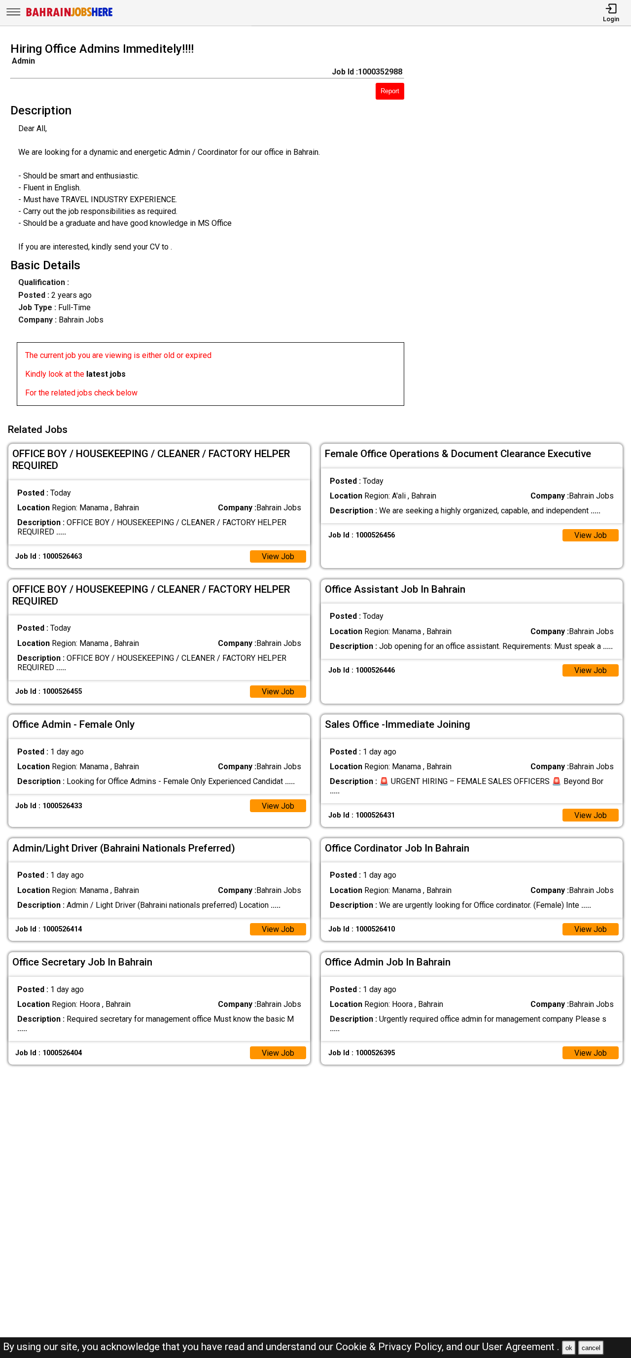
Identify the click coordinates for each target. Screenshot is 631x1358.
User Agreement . (521, 1347)
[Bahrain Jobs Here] (69, 15)
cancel (591, 1348)
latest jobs (106, 374)
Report (390, 91)
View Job (278, 556)
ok (568, 1348)
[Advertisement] (525, 227)
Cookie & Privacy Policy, (391, 1347)
